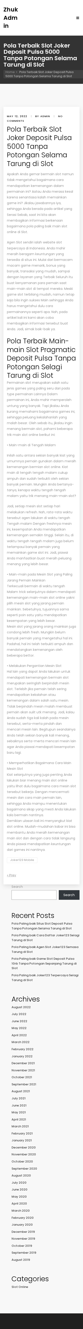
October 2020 (22, 1161)
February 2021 (22, 1133)
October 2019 (22, 1246)
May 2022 (19, 1028)
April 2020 (19, 1203)
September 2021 (24, 1084)
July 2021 (19, 1098)
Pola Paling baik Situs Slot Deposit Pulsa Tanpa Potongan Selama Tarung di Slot (42, 926)
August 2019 (21, 1260)
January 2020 (22, 1224)
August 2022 (21, 1007)
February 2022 (22, 1049)
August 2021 (21, 1091)
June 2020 (19, 1189)
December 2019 (23, 1232)
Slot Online (20, 1287)
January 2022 (22, 1056)
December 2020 (24, 1147)
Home (10, 72)
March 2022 (21, 1042)
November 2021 (23, 1070)
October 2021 (22, 1077)
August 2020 (21, 1175)
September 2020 (24, 1168)
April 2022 (19, 1035)
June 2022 (19, 1021)
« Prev (11, 875)
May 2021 (19, 1112)
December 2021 (23, 1063)
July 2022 (19, 1014)
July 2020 (19, 1182)
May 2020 (19, 1196)
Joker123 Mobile (22, 860)
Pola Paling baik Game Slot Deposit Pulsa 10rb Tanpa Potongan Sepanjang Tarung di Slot (44, 963)
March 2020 (21, 1210)
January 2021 (22, 1140)
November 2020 (24, 1154)
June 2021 (19, 1105)
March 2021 (20, 1126)
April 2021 (19, 1119)
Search (17, 886)
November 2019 (23, 1238)
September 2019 (24, 1252)
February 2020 (23, 1218)
